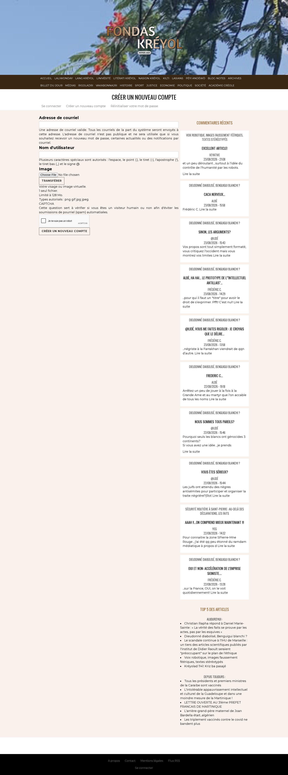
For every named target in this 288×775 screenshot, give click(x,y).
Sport (139, 85)
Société (200, 85)
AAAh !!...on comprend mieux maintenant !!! (214, 522)
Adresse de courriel (59, 117)
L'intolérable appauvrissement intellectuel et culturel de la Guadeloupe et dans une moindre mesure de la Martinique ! (214, 694)
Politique (185, 85)
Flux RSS (174, 760)
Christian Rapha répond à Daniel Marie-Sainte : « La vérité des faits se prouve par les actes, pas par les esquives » (213, 628)
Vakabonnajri (106, 85)
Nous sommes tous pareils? (214, 421)
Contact (130, 760)
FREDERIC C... (214, 375)
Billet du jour (51, 85)
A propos (114, 760)
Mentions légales (151, 760)
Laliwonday (63, 78)
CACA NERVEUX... (214, 194)
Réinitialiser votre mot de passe (134, 106)
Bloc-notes (216, 78)
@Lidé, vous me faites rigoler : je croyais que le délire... (214, 331)
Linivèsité (103, 78)
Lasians (177, 78)
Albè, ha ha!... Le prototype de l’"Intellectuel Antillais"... (214, 280)
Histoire (126, 85)
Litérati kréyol (124, 78)
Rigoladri (85, 85)
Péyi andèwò (195, 78)
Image (45, 169)
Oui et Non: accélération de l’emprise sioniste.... (214, 571)
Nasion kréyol (149, 78)
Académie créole (221, 85)
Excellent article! (214, 148)
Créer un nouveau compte (87, 106)
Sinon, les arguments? (214, 231)
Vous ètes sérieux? (214, 471)
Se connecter (51, 106)
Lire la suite (191, 174)
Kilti (166, 78)
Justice (151, 85)
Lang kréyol (84, 78)
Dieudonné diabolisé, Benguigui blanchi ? (215, 636)
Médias (70, 85)
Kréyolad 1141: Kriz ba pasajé (205, 666)
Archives (234, 78)
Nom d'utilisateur (56, 147)
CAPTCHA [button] (46, 204)
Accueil (46, 78)
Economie (167, 85)
